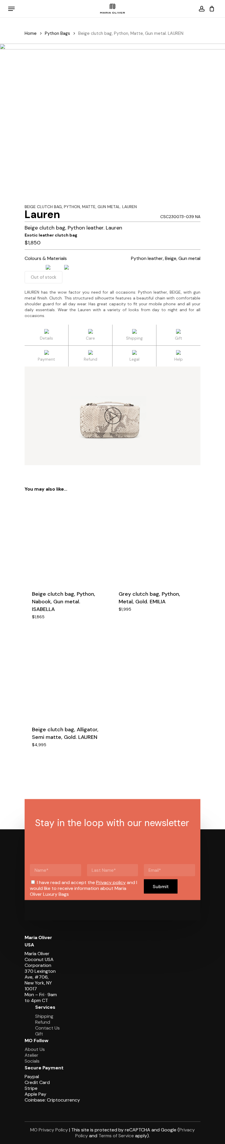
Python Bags (57, 33)
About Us (35, 1049)
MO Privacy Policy (49, 1130)
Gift (39, 1034)
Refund (42, 1022)
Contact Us (47, 1028)
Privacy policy (111, 882)
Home (31, 33)
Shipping (44, 1016)
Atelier (31, 1055)
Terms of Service (116, 1136)
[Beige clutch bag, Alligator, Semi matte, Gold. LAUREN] (67, 676)
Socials (32, 1061)
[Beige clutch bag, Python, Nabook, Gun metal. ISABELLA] (67, 541)
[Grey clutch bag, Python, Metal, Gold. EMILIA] (153, 541)
